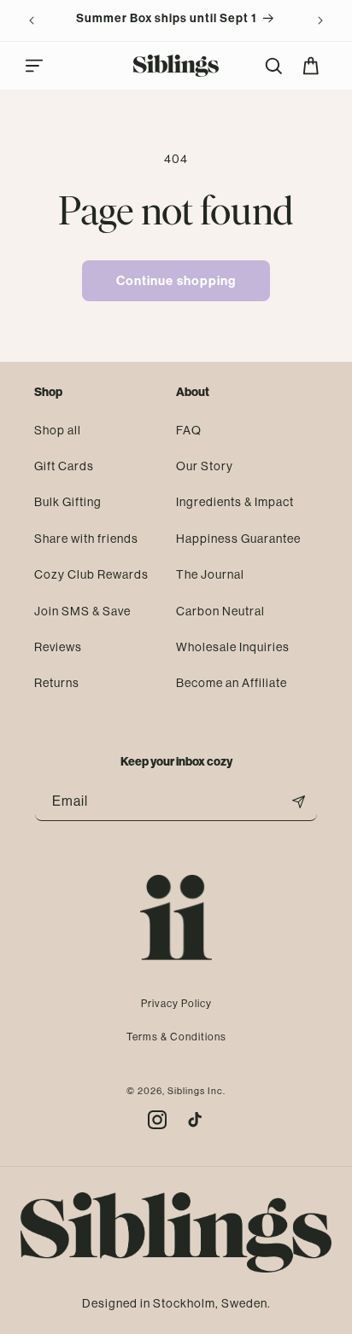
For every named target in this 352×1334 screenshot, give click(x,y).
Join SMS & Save (82, 611)
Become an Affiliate (231, 683)
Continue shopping (176, 280)
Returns (56, 683)
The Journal (210, 574)
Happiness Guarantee (238, 538)
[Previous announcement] (31, 20)
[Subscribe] (298, 802)
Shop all (57, 430)
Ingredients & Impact (235, 502)
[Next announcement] (320, 20)
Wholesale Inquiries (233, 647)
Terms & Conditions (176, 1037)
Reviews (58, 647)
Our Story (204, 466)
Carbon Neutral (220, 611)
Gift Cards (64, 466)
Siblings (186, 1091)
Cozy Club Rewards (91, 574)
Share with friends (86, 538)
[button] (34, 65)
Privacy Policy (176, 1004)
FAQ (189, 430)
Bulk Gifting (68, 502)
